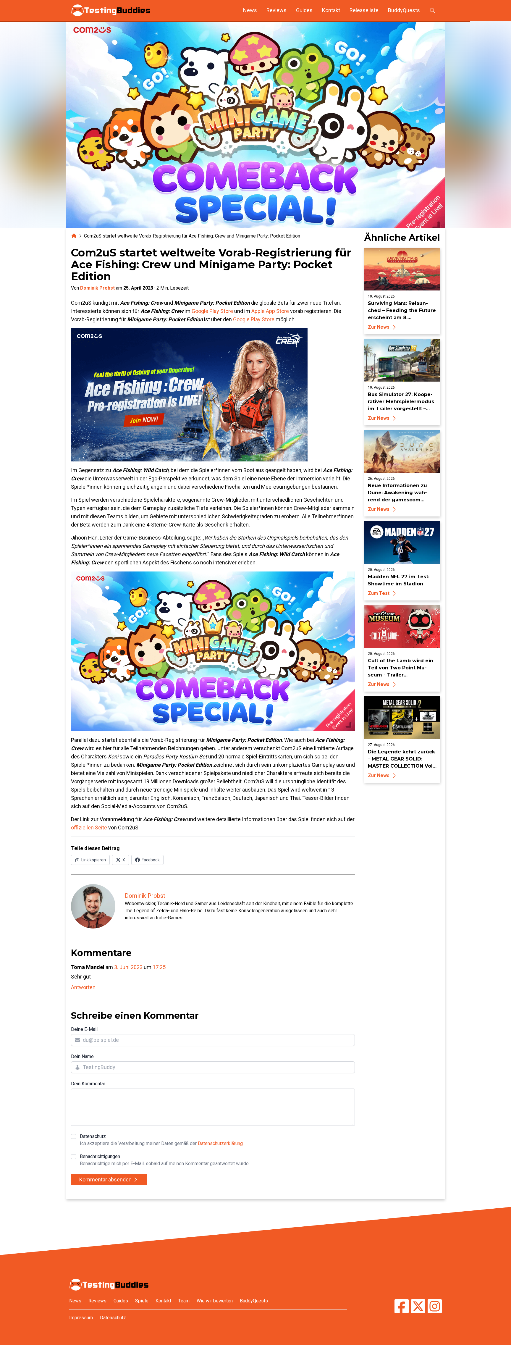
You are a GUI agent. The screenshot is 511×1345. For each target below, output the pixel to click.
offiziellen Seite (89, 827)
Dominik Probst (97, 288)
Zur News (378, 327)
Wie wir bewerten (215, 1301)
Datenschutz (162, 1140)
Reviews (276, 10)
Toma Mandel (87, 967)
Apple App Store (270, 311)
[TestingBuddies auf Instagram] (435, 1307)
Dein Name (82, 1056)
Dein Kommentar (88, 1083)
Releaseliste (364, 10)
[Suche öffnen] (432, 10)
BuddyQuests (404, 10)
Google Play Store (212, 311)
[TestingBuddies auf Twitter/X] (418, 1307)
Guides (304, 10)
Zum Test (378, 593)
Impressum (81, 1317)
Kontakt (331, 10)
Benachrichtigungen (165, 1160)
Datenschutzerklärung (220, 1143)
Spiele (141, 1301)
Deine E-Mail (84, 1029)
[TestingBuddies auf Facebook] (401, 1307)
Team (184, 1301)
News (250, 10)
